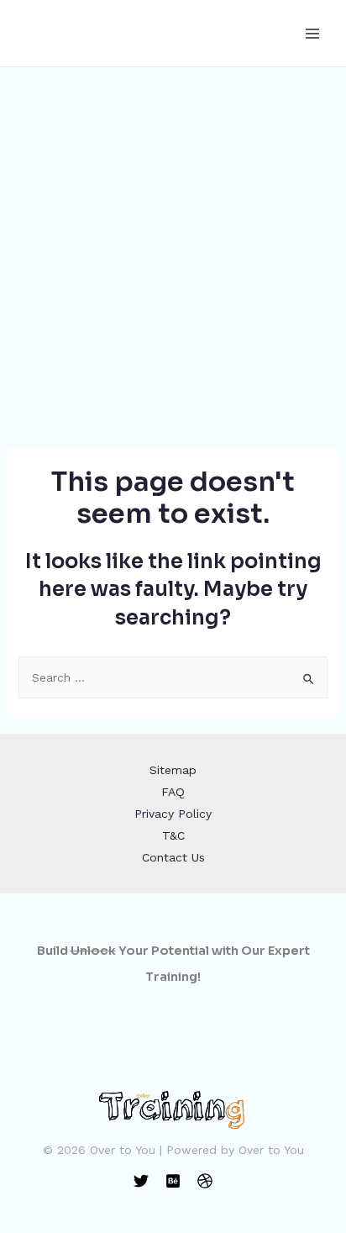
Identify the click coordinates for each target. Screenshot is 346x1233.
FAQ (173, 791)
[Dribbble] (204, 1180)
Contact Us (173, 857)
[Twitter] (141, 1180)
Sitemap (173, 770)
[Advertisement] (173, 249)
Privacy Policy (173, 813)
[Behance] (173, 1180)
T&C (173, 835)
